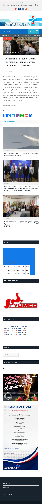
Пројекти (6, 369)
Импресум (6, 483)
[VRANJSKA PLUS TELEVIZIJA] (21, 20)
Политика (16, 35)
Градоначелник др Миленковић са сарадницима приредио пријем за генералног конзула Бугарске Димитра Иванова (21, 188)
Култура (37, 35)
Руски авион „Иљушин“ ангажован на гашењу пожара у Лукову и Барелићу (21, 154)
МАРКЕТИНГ (7, 488)
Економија (27, 35)
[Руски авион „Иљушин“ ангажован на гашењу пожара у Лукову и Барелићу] (21, 139)
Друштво (6, 35)
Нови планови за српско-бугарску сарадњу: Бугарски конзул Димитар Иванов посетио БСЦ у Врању (21, 5)
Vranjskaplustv (7, 494)
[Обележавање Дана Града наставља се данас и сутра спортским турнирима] (21, 46)
